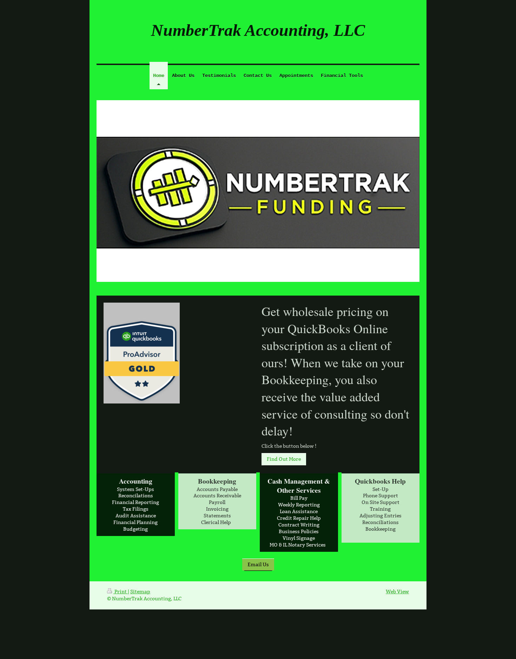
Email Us (258, 564)
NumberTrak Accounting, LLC (258, 30)
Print (120, 591)
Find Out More (284, 459)
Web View (397, 591)
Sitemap (140, 591)
